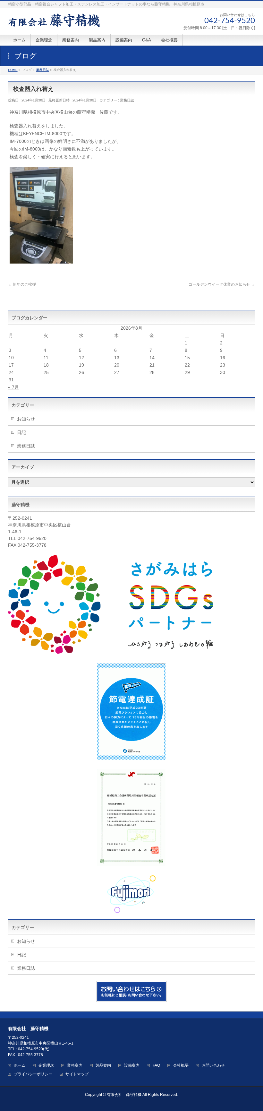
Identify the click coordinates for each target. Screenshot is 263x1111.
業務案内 (74, 1065)
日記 (21, 432)
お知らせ (26, 418)
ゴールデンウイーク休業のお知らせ (222, 284)
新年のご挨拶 (22, 284)
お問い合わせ (213, 1065)
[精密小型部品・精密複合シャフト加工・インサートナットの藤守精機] (54, 19)
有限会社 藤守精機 (124, 1094)
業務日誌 (127, 100)
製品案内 (103, 1065)
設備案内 (132, 1065)
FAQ (156, 1065)
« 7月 (13, 387)
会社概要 (181, 1065)
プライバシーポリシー (33, 1074)
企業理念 (46, 1065)
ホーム (19, 1065)
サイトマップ (77, 1074)
